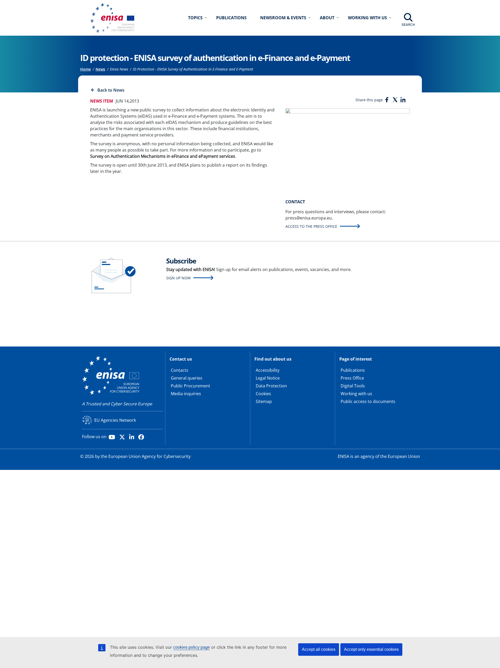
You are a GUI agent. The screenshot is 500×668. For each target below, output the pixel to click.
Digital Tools (353, 386)
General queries (186, 378)
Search (408, 24)
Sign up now (178, 277)
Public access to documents (368, 401)
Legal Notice (268, 378)
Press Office (352, 378)
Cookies (263, 393)
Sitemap (264, 401)
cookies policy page (191, 647)
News (100, 69)
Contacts (179, 370)
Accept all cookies (318, 649)
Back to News (110, 90)
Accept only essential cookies (371, 649)
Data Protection (271, 386)
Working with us (356, 393)
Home (85, 69)
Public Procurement (190, 386)
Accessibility (267, 370)
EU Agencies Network (115, 420)
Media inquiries (186, 393)
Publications (231, 18)
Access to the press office (311, 226)
